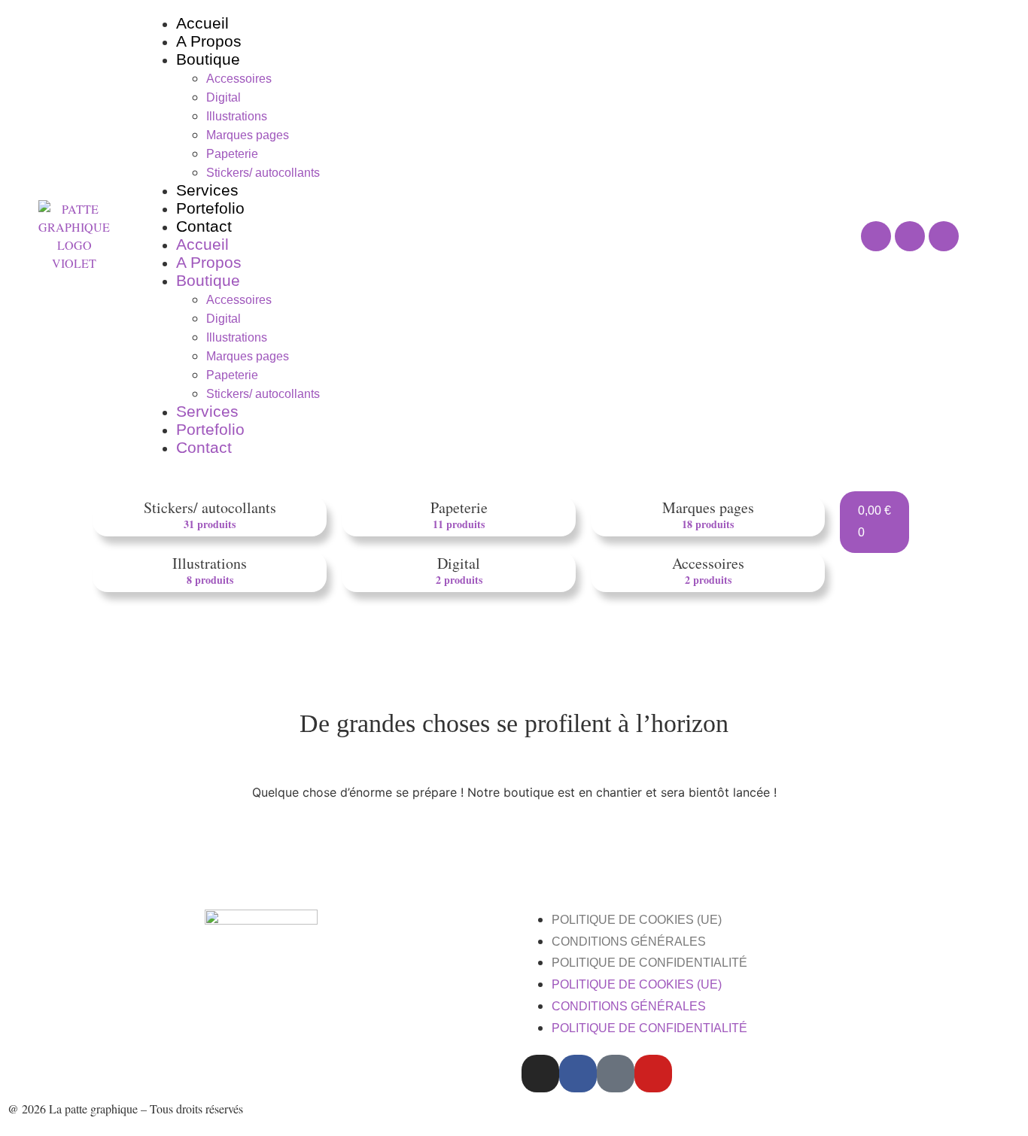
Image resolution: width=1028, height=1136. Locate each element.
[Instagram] (876, 236)
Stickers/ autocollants (263, 172)
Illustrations (236, 116)
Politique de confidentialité (649, 962)
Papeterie (232, 153)
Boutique (208, 59)
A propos (209, 41)
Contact (204, 226)
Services (207, 190)
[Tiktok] (615, 1073)
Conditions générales (629, 941)
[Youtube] (944, 236)
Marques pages (247, 135)
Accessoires (239, 78)
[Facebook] (910, 236)
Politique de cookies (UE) (637, 919)
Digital (223, 97)
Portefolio (210, 208)
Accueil (202, 23)
